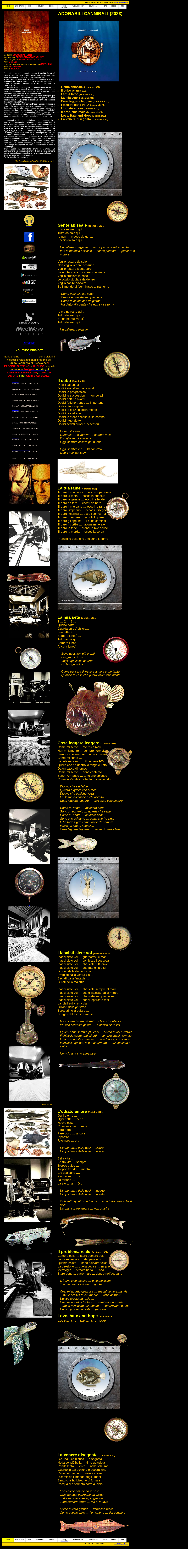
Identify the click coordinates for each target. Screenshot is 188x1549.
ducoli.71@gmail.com (121, 2)
